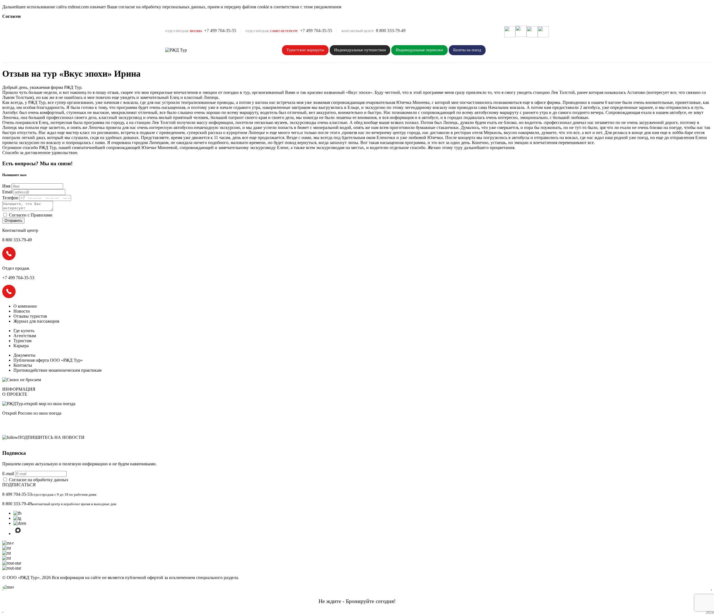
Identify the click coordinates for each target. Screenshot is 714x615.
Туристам (22, 340)
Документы (24, 355)
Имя (6, 186)
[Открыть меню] (543, 31)
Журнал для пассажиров (36, 321)
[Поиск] (509, 31)
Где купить (23, 330)
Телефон (10, 197)
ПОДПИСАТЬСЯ (19, 484)
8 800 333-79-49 (17, 503)
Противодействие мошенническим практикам (57, 370)
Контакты (22, 365)
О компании (25, 306)
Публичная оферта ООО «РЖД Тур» (48, 360)
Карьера (21, 345)
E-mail (8, 473)
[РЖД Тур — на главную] (187, 50)
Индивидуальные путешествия (360, 50)
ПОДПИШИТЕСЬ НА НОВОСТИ (51, 437)
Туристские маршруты (305, 50)
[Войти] (532, 31)
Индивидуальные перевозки (419, 50)
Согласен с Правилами (30, 215)
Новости (21, 311)
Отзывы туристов (30, 316)
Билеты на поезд (467, 50)
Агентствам (24, 335)
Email (7, 191)
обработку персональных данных (173, 6)
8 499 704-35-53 (17, 494)
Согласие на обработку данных (38, 479)
